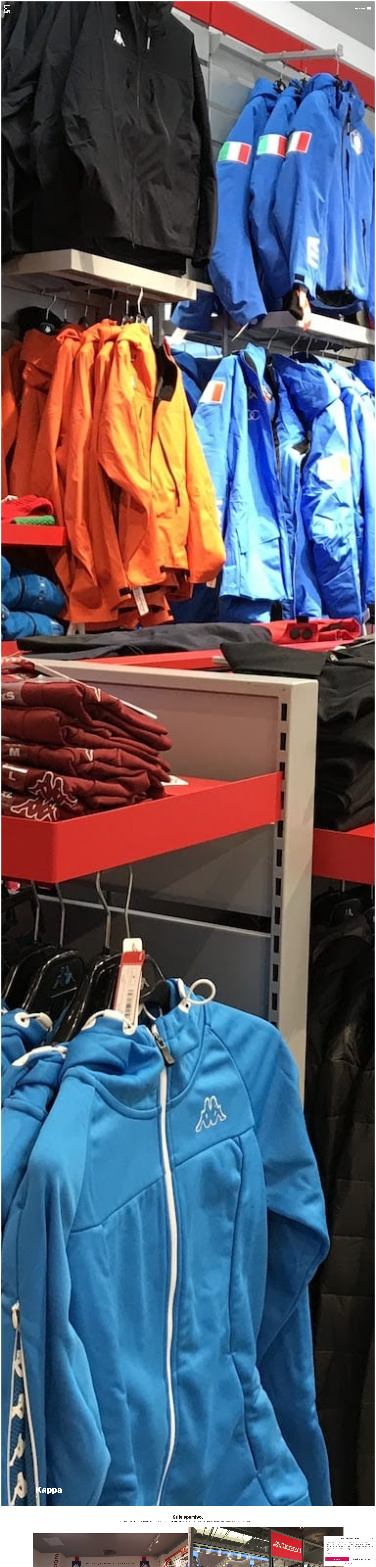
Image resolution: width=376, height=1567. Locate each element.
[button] (372, 1538)
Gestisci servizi (329, 1553)
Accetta (337, 1559)
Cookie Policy (349, 1563)
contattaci (360, 9)
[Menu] (369, 9)
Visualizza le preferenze (361, 1559)
